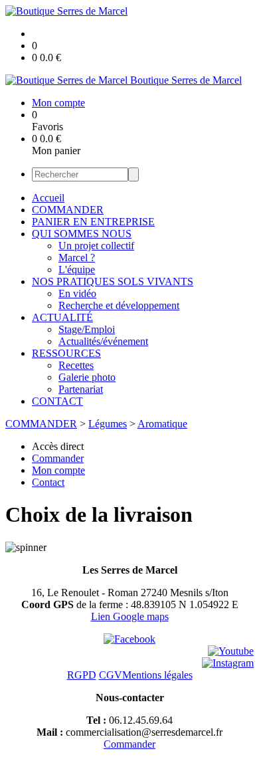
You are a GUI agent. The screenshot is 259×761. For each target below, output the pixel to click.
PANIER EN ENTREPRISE (93, 221)
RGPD (81, 675)
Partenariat (80, 389)
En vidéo (77, 293)
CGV (110, 675)
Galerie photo (87, 377)
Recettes (76, 365)
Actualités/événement (103, 341)
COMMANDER (68, 209)
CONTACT (57, 401)
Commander (129, 744)
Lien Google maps (130, 616)
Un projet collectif (96, 245)
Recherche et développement (118, 305)
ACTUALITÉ (62, 317)
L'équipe (76, 269)
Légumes (107, 423)
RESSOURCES (66, 353)
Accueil (48, 197)
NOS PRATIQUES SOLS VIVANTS (112, 281)
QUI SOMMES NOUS (81, 233)
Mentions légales (157, 675)
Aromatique (162, 423)
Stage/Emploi (86, 329)
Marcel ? (76, 257)
